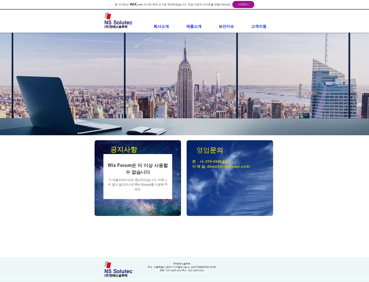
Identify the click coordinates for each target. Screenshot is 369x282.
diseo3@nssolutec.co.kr (228, 166)
